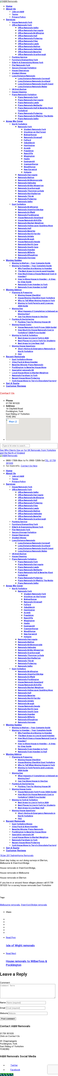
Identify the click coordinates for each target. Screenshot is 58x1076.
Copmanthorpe (31, 164)
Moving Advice (14, 289)
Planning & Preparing (22, 292)
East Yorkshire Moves (22, 359)
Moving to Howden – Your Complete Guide (32, 266)
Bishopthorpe (30, 135)
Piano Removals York (28, 97)
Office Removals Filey (28, 41)
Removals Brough (26, 239)
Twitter (14, 1065)
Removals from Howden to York (32, 284)
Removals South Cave (28, 247)
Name (3, 1002)
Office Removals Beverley (29, 52)
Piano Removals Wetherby (30, 105)
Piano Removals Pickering (30, 113)
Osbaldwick (29, 143)
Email (2, 1008)
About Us (11, 9)
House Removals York (22, 22)
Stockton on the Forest (35, 132)
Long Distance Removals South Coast (35, 84)
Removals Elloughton (28, 255)
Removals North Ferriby (29, 234)
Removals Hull (24, 228)
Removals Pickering (27, 199)
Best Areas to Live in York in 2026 (33, 338)
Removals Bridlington (28, 207)
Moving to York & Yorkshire (25, 335)
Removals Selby (25, 201)
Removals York (25, 127)
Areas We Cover (14, 121)
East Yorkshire (19, 204)
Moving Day (17, 308)
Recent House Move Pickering (26, 378)
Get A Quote (12, 383)
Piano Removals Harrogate (30, 100)
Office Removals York (22, 25)
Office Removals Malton (29, 46)
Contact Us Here (29, 466)
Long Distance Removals (23, 76)
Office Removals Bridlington (31, 33)
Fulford (27, 140)
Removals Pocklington (28, 215)
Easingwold (29, 161)
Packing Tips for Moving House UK (34, 322)
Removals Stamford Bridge (30, 209)
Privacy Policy (19, 17)
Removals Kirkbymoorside (30, 180)
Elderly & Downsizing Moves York (27, 62)
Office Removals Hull (27, 36)
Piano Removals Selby (28, 119)
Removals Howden (26, 250)
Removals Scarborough (29, 188)
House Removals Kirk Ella (29, 220)
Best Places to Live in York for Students (36, 341)
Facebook (15, 1069)
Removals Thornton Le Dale (31, 191)
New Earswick (30, 169)
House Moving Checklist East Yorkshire (36, 298)
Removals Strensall (33, 137)
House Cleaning (19, 92)
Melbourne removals (10, 904)
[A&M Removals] (8, 1)
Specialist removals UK (23, 370)
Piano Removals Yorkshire (24, 94)
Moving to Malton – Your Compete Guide (31, 263)
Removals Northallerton (29, 193)
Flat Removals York (21, 65)
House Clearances (20, 70)
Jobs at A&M (18, 12)
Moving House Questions (23, 346)
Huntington (29, 145)
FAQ (20, 354)
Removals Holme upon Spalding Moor (35, 226)
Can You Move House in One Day (33, 316)
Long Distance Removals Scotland (34, 81)
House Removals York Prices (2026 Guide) (37, 327)
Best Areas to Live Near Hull (31, 343)
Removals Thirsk (26, 196)
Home (9, 6)
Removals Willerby (26, 252)
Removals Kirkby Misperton (31, 185)
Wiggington (29, 156)
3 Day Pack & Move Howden (25, 362)
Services (10, 19)
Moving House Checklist (29, 295)
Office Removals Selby (28, 28)
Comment (5, 982)
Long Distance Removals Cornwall (34, 78)
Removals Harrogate (27, 175)
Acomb (27, 148)
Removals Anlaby (26, 236)
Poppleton (29, 151)
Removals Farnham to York (24, 375)
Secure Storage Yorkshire (24, 68)
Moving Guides (14, 260)
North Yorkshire (19, 124)
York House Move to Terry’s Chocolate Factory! (34, 381)
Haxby (27, 159)
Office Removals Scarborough (32, 54)
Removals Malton (26, 177)
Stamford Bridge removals (34, 904)
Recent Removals (15, 356)
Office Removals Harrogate (30, 30)
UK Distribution (19, 89)
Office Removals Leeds (28, 44)
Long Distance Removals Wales (32, 86)
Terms (15, 14)
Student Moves (19, 73)
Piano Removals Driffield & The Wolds (35, 116)
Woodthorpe (29, 167)
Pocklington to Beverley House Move (29, 367)
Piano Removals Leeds (28, 102)
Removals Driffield (26, 212)
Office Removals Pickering (30, 38)
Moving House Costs (21, 324)
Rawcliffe (28, 153)
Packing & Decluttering (23, 319)
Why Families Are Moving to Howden (35, 268)
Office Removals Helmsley (30, 49)
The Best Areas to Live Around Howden (36, 271)
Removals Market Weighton (31, 223)
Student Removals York (35, 129)
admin (14, 855)
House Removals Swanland (30, 218)
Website (4, 1013)
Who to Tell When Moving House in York (36, 300)
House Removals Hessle (29, 242)
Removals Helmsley (27, 183)
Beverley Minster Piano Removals (27, 365)
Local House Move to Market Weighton (30, 373)
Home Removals (25, 855)
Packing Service (19, 57)
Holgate (27, 172)
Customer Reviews (16, 386)
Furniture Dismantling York (25, 60)
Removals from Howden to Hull (32, 287)
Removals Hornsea (26, 258)
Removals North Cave (28, 244)
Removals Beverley (26, 231)
